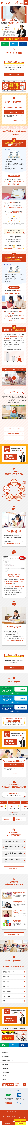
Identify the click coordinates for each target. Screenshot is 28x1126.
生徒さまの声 (7, 819)
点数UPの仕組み (13, 438)
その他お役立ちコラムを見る (13, 934)
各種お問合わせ (5, 1076)
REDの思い (4, 1049)
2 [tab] (11, 812)
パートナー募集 (21, 1113)
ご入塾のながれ (5, 1056)
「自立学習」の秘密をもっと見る (13, 428)
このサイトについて (7, 1113)
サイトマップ (14, 1113)
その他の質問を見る (13, 868)
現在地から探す (13, 112)
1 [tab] (10, 812)
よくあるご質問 (5, 1072)
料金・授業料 (5, 1064)
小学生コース (4, 44)
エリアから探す (14, 120)
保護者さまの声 (19, 819)
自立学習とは (5, 1052)
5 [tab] (14, 812)
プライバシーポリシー (19, 1111)
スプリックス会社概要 (9, 1111)
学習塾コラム (5, 1068)
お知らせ (4, 1079)
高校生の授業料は (21, 707)
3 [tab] (12, 812)
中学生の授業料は (21, 698)
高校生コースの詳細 (14, 711)
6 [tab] (15, 812)
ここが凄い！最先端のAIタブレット (13, 433)
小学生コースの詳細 (14, 693)
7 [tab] (16, 812)
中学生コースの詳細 (14, 702)
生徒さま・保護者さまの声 (8, 1060)
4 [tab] (13, 812)
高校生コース (22, 44)
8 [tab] (17, 812)
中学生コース (13, 44)
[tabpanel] (14, 806)
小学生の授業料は (21, 689)
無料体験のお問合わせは (9, 457)
